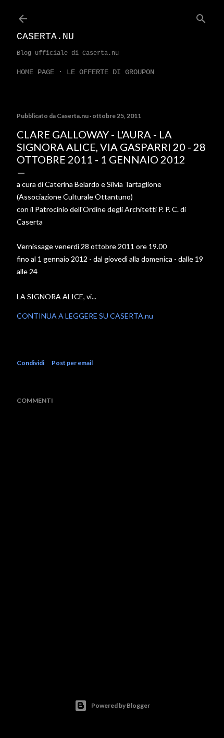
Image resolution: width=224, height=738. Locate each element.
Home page (35, 72)
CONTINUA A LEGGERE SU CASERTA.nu (85, 315)
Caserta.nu (45, 36)
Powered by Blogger (120, 705)
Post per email (72, 363)
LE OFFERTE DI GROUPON (110, 72)
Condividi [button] (30, 363)
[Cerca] (201, 16)
